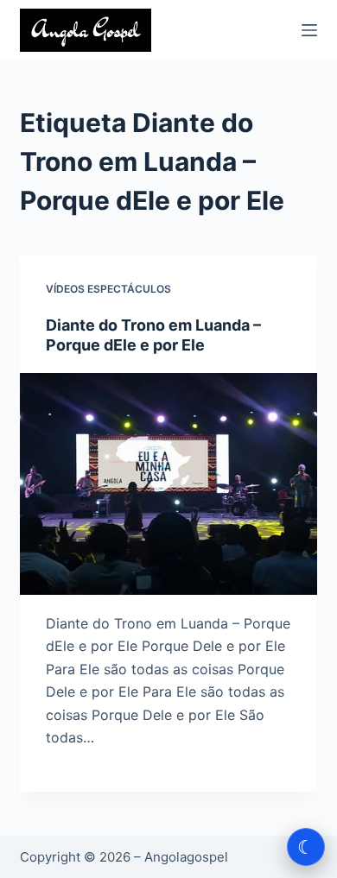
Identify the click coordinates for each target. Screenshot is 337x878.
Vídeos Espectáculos (108, 288)
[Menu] (309, 30)
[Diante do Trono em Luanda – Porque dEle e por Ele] (168, 484)
